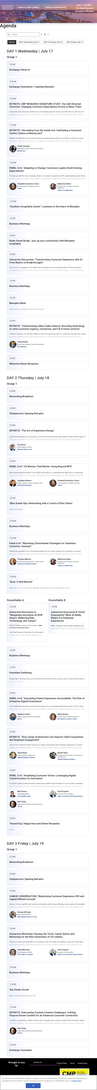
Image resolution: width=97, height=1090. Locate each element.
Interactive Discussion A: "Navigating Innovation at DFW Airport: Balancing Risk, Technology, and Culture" (25, 616)
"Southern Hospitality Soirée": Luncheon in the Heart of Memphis (44, 206)
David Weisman (23, 950)
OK (33, 1085)
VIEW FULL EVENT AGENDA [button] (28, 7)
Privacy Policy (62, 1063)
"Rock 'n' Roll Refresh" (21, 581)
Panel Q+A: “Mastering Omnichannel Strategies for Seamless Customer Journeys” (42, 545)
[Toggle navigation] (7, 19)
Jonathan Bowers (24, 481)
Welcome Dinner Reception (23, 363)
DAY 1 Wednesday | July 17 (29, 42)
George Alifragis (24, 912)
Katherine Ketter (64, 184)
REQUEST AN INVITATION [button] (55, 7)
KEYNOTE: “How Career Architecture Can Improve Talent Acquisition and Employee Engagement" (46, 738)
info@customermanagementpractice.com (45, 1065)
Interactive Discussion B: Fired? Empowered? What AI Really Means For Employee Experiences (68, 616)
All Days (12, 42)
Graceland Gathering (20, 672)
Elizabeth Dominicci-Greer (28, 184)
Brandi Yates (62, 753)
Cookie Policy (82, 1063)
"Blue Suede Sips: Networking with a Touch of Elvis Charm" (41, 503)
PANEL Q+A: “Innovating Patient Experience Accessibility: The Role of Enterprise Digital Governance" (47, 700)
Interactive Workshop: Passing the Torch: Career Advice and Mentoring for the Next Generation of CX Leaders (42, 935)
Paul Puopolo (63, 791)
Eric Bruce (21, 445)
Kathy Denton (62, 714)
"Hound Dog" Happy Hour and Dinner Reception (34, 823)
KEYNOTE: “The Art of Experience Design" (31, 430)
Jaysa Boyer (22, 753)
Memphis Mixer (17, 303)
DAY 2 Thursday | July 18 (53, 42)
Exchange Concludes (20, 1050)
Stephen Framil (23, 714)
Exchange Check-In (19, 69)
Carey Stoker (22, 342)
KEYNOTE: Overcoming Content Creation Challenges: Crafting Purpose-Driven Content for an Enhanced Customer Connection (43, 1014)
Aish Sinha (21, 802)
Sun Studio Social (19, 989)
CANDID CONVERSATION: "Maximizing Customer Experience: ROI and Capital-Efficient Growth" (46, 898)
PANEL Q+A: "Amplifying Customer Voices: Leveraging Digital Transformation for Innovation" (42, 777)
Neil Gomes (22, 791)
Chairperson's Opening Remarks (26, 413)
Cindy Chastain (23, 146)
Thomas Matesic (24, 559)
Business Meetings (19, 223)
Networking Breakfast (21, 396)
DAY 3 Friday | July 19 (75, 42)
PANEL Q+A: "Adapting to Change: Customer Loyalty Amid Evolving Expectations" (45, 169)
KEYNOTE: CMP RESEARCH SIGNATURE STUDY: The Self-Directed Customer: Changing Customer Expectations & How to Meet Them (45, 105)
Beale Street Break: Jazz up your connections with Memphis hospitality (42, 242)
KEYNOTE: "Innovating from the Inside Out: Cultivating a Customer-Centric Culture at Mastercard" (45, 132)
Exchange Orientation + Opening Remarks (31, 86)
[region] (48, 1082)
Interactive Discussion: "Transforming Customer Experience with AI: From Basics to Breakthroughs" (46, 261)
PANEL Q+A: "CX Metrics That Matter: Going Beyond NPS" (40, 466)
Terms (72, 1063)
